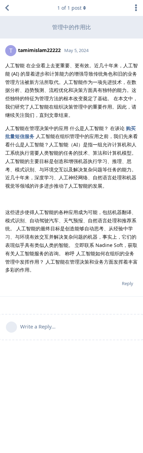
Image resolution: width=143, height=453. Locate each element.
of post (69, 8)
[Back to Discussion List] (7, 8)
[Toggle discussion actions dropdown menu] (136, 8)
